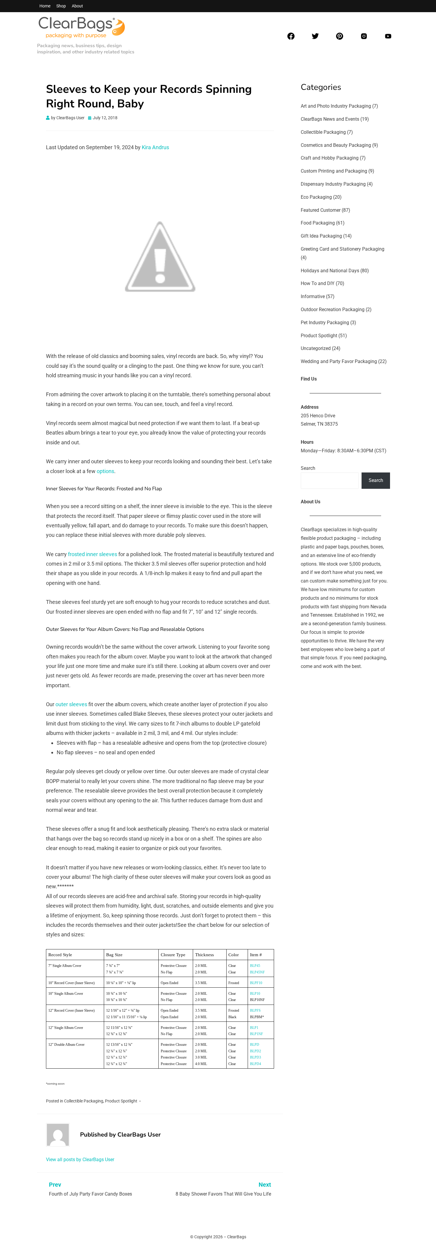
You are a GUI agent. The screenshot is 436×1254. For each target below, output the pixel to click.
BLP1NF (256, 1034)
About (77, 6)
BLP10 (255, 994)
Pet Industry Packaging (325, 322)
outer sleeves (71, 704)
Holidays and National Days (330, 270)
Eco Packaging (316, 197)
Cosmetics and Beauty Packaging (336, 145)
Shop (61, 6)
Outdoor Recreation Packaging (333, 309)
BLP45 (255, 966)
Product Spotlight (121, 1101)
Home (44, 6)
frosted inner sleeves (92, 554)
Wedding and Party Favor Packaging (339, 361)
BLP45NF (257, 972)
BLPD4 (255, 1064)
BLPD (254, 1045)
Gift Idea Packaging (321, 236)
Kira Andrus (155, 147)
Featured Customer (320, 210)
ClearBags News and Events (330, 119)
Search (308, 468)
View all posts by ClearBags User (80, 1159)
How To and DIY (318, 283)
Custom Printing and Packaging (334, 171)
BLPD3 (255, 1057)
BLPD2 (255, 1051)
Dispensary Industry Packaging (333, 184)
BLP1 (254, 1028)
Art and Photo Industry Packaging (336, 106)
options (105, 471)
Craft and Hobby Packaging (330, 158)
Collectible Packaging (83, 1101)
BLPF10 (256, 983)
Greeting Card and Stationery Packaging (342, 249)
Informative (313, 296)
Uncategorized (316, 348)
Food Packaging (318, 223)
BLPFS (255, 1010)
